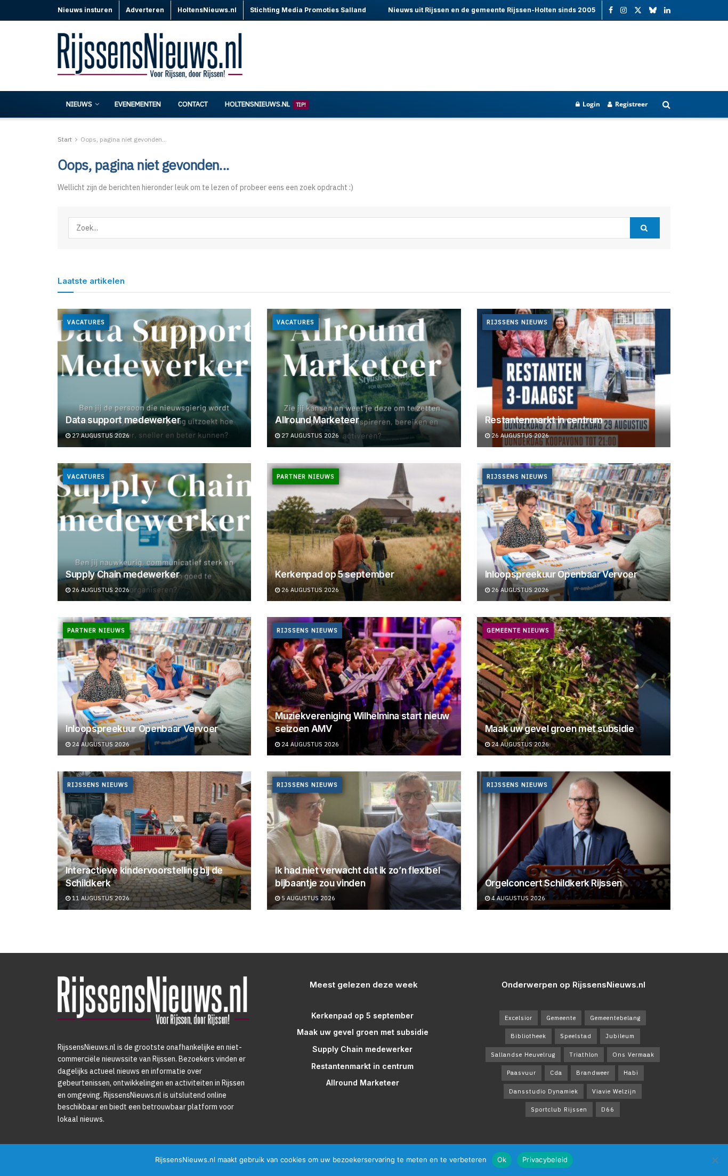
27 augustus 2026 (100, 435)
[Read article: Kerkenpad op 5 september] (363, 532)
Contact (193, 104)
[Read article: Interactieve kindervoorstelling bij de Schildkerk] (154, 840)
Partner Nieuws (306, 476)
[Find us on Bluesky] (653, 10)
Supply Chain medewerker (122, 574)
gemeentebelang (615, 1018)
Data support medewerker (123, 420)
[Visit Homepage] (151, 56)
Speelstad (576, 1036)
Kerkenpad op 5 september (334, 574)
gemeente (561, 1018)
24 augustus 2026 (100, 744)
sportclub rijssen (559, 1109)
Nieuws (79, 104)
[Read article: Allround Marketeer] (363, 378)
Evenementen (138, 104)
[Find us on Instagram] (623, 10)
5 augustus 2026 (307, 898)
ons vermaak (633, 1054)
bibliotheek (528, 1036)
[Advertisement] (476, 56)
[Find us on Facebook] (611, 10)
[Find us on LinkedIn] (667, 10)
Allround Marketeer (317, 420)
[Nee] (714, 1160)
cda (556, 1072)
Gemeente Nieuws (518, 630)
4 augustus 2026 (517, 898)
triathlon (583, 1054)
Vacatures (86, 322)
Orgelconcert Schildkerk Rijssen (553, 883)
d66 (607, 1109)
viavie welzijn (614, 1091)
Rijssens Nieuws (517, 322)
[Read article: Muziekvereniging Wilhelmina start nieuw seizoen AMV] (363, 686)
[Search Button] (666, 104)
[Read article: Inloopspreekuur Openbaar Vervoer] (573, 532)
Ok (502, 1159)
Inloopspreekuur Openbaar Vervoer (561, 574)
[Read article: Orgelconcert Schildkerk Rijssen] (573, 840)
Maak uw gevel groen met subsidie (559, 728)
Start (65, 139)
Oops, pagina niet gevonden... (123, 139)
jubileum (620, 1036)
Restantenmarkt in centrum (544, 420)
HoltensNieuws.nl (265, 104)
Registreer (630, 104)
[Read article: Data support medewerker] (154, 378)
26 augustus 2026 (519, 435)
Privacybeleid (545, 1159)
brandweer (593, 1072)
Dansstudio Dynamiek (543, 1091)
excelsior (518, 1018)
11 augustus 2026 (100, 898)
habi (631, 1072)
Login (590, 104)
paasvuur (521, 1072)
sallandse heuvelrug (523, 1054)
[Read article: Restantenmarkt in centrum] (573, 378)
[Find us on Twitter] (638, 10)
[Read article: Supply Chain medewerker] (154, 532)
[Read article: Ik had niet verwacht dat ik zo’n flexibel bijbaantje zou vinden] (363, 840)
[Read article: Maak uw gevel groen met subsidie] (573, 686)
